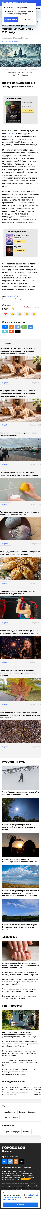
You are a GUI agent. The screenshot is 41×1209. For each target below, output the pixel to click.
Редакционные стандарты (11, 1177)
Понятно (20, 1204)
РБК (13, 134)
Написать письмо (8, 1179)
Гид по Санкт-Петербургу (25, 1190)
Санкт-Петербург (10, 1112)
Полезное (26, 1132)
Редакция (30, 1175)
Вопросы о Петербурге (12, 1132)
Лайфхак (22, 1112)
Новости (7, 1151)
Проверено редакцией (11, 41)
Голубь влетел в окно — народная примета (20, 1187)
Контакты (31, 1177)
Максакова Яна (12, 296)
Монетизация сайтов (9, 1171)
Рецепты (7, 1117)
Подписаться (11, 19)
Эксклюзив (9, 936)
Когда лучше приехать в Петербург (19, 1186)
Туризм (15, 1117)
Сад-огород (32, 1112)
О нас (24, 1177)
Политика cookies (19, 1175)
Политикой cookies (10, 1199)
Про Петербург (12, 1005)
